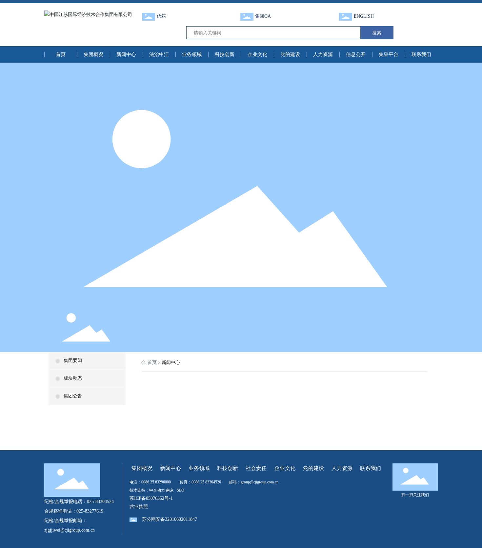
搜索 (376, 32)
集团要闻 (73, 360)
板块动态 (73, 378)
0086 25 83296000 (156, 482)
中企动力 (157, 490)
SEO (180, 490)
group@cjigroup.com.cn (259, 482)
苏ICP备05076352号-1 (151, 498)
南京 (170, 490)
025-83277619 (89, 511)
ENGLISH (364, 16)
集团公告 (73, 396)
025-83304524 (100, 501)
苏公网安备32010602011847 (169, 519)
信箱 (161, 16)
